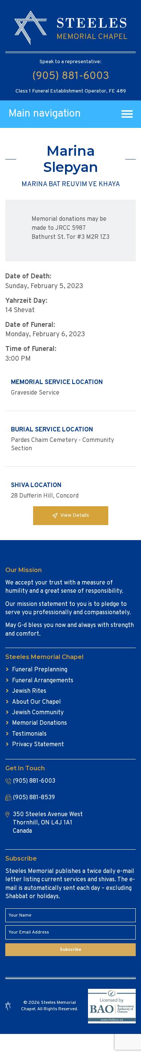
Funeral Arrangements (42, 681)
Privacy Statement (38, 744)
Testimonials (29, 734)
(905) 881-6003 (70, 76)
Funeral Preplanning (39, 670)
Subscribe (70, 950)
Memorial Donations (39, 723)
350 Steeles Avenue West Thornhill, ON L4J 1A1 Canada (48, 823)
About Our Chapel (36, 702)
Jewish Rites (29, 691)
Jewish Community (38, 712)
